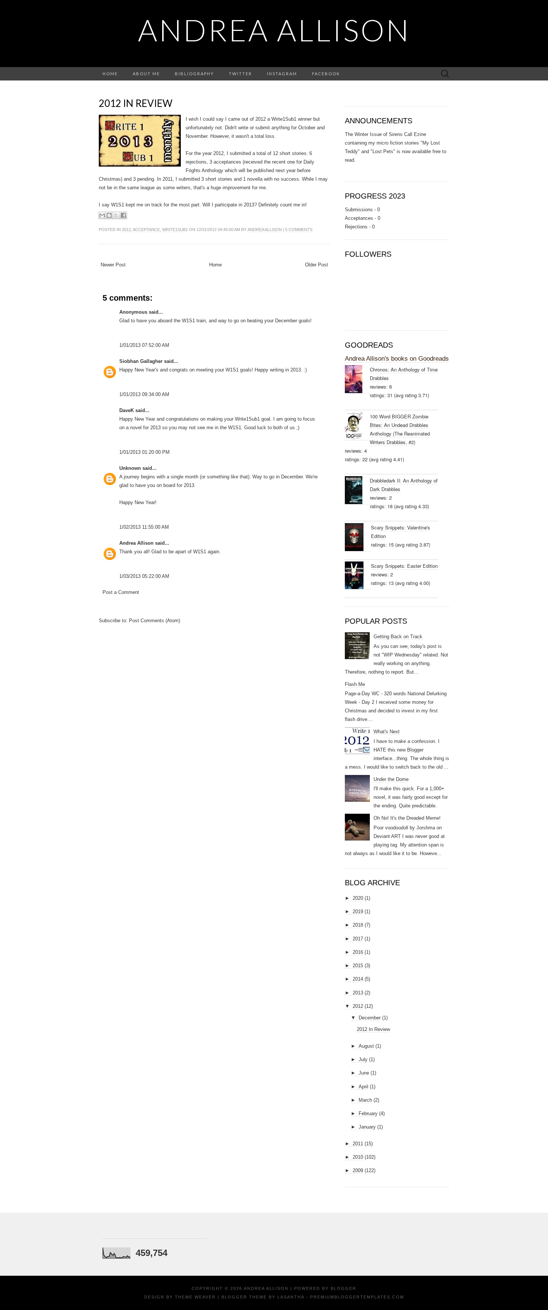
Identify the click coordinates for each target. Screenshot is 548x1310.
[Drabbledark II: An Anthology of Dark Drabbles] (357, 490)
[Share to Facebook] (123, 215)
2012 (126, 229)
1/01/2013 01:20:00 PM (144, 452)
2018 (358, 925)
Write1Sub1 (175, 229)
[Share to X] (116, 215)
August (366, 1046)
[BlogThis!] (109, 215)
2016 (358, 952)
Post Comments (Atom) (154, 620)
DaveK (126, 410)
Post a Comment (121, 592)
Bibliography (194, 73)
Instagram (282, 73)
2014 (358, 979)
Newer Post (113, 265)
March (365, 1100)
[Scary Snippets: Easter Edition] (358, 575)
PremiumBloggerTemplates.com (357, 1297)
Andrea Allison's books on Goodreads (397, 358)
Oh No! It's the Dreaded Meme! (407, 818)
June (364, 1073)
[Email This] (102, 215)
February (368, 1113)
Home (110, 73)
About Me (146, 73)
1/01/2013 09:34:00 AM (144, 394)
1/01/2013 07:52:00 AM (144, 345)
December (370, 1018)
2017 (358, 939)
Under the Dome (391, 779)
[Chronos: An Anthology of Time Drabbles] (357, 379)
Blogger (343, 1288)
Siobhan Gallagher (141, 361)
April (363, 1086)
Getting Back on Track (398, 636)
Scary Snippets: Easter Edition (404, 565)
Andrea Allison (274, 30)
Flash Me (355, 684)
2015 (358, 965)
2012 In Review (136, 103)
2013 (358, 993)
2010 (358, 1157)
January (367, 1127)
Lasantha (290, 1297)
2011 (358, 1143)
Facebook (326, 73)
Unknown (130, 468)
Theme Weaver (195, 1297)
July (363, 1059)
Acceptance (146, 229)
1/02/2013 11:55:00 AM (144, 527)
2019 (358, 911)
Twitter (240, 73)
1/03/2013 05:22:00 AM (144, 576)
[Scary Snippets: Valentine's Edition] (358, 537)
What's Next (387, 731)
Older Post (316, 265)
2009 (358, 1170)
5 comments (298, 229)
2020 (358, 898)
